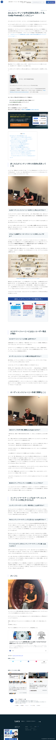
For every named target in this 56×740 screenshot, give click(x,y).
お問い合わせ (26, 728)
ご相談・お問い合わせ (50, 2)
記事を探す (11, 1)
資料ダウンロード (27, 1)
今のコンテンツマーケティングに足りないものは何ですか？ (21, 153)
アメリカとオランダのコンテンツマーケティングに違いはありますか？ (23, 155)
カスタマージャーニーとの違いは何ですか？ (18, 142)
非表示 (23, 133)
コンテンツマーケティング (18, 655)
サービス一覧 (16, 1)
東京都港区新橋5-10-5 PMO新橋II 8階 (30, 721)
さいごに (11, 157)
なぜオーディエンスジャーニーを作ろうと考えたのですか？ (21, 137)
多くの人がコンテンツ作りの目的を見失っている (18, 135)
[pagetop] (55, 739)
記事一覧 (38, 705)
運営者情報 (29, 2)
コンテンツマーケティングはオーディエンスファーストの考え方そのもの (22, 150)
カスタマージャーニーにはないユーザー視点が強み (18, 140)
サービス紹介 (33, 705)
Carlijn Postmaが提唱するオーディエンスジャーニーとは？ (28, 278)
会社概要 (17, 705)
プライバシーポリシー (33, 728)
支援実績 (21, 1)
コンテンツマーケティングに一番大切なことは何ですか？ (21, 152)
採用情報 (22, 705)
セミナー (23, 2)
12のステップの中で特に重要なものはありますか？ (20, 147)
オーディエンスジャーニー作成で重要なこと (17, 145)
